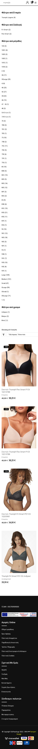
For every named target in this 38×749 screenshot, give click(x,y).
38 (2, 75)
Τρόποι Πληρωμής (8, 647)
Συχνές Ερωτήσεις (8, 687)
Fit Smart (5, 30)
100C (3, 50)
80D (3, 179)
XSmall (4, 292)
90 (2, 229)
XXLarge (4, 296)
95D (3, 262)
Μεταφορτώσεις (8, 714)
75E (3, 154)
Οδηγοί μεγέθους (8, 629)
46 (2, 100)
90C (3, 233)
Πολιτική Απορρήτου (9, 638)
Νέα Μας (5, 679)
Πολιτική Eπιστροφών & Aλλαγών (14, 651)
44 (2, 96)
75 (2, 138)
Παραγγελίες (6, 710)
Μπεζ (4, 320)
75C (3, 146)
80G (3, 196)
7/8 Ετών (5, 117)
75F (3, 158)
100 (3, 46)
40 (2, 88)
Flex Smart (5, 34)
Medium (4, 279)
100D (3, 54)
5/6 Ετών (5, 113)
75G (3, 163)
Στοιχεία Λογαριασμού (10, 719)
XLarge (4, 287)
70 (2, 121)
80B (3, 171)
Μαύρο (4, 316)
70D (3, 133)
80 (2, 167)
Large (3, 275)
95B (3, 254)
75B (3, 142)
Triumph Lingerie (7, 17)
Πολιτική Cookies (8, 656)
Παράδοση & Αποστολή (10, 643)
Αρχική (4, 670)
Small (3, 283)
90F (3, 246)
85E (3, 217)
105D (3, 67)
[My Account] (27, 3)
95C (3, 258)
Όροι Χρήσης (6, 634)
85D (3, 212)
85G (3, 225)
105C (3, 63)
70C (3, 129)
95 (2, 250)
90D (3, 237)
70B (3, 125)
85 (2, 200)
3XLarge (4, 79)
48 (2, 108)
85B (3, 204)
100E (3, 58)
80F (3, 192)
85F (3, 221)
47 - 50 (4, 104)
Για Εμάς (4, 674)
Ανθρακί (4, 312)
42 (2, 92)
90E (3, 242)
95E (3, 267)
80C (3, 175)
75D (3, 150)
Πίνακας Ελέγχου (8, 706)
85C (3, 208)
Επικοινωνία (6, 692)
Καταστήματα (6, 683)
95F (3, 271)
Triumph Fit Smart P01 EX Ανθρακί (16, 576)
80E (3, 188)
